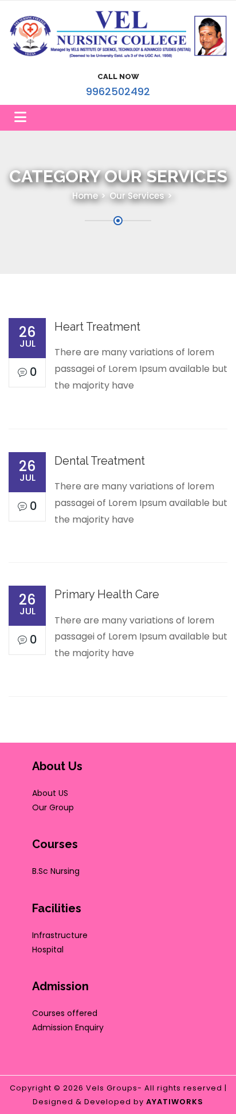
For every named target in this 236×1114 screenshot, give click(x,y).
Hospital (48, 949)
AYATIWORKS (174, 1101)
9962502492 (118, 91)
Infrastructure (60, 935)
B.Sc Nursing (56, 871)
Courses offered (64, 1013)
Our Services (136, 196)
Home (85, 196)
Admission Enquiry (68, 1027)
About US (50, 793)
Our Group (53, 807)
